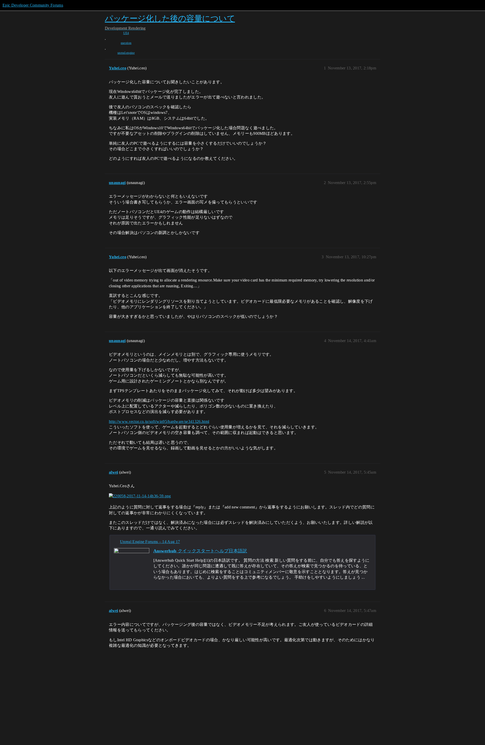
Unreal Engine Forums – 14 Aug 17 (150, 542)
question (126, 43)
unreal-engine (126, 53)
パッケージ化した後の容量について (170, 18)
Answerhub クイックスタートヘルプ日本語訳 (200, 550)
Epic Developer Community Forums (33, 5)
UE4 (126, 33)
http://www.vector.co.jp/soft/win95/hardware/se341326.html (159, 421)
